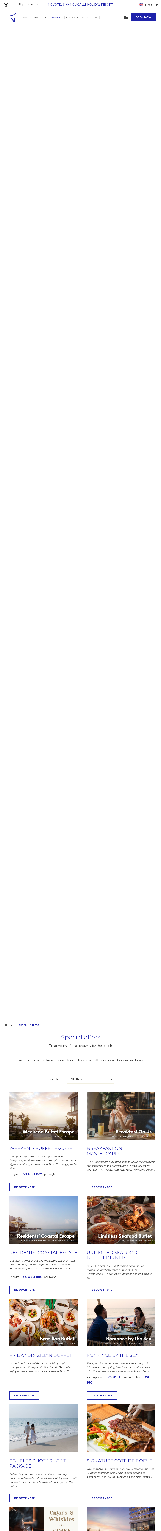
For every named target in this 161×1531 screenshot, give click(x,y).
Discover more (24, 1187)
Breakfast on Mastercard (104, 1151)
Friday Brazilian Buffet (40, 1355)
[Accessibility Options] (7, 4)
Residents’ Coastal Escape (43, 1252)
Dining (45, 17)
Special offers (57, 17)
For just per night (32, 1174)
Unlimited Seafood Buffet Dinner (112, 1255)
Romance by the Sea (113, 1355)
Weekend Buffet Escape (40, 1148)
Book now (143, 17)
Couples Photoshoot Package (37, 1463)
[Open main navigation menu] (126, 17)
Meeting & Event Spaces (77, 17)
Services (94, 17)
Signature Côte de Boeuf (119, 1460)
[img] (12, 17)
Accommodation (31, 17)
